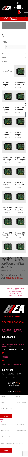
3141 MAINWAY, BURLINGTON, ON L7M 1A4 (13, 345)
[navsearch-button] (18, 3)
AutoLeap (18, 391)
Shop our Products (18, 330)
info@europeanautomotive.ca (12, 364)
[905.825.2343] (3, 353)
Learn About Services (6, 330)
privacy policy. (14, 277)
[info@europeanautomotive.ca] (3, 361)
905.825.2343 (7, 357)
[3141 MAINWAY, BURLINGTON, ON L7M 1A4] (3, 341)
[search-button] (18, 12)
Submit (6, 416)
